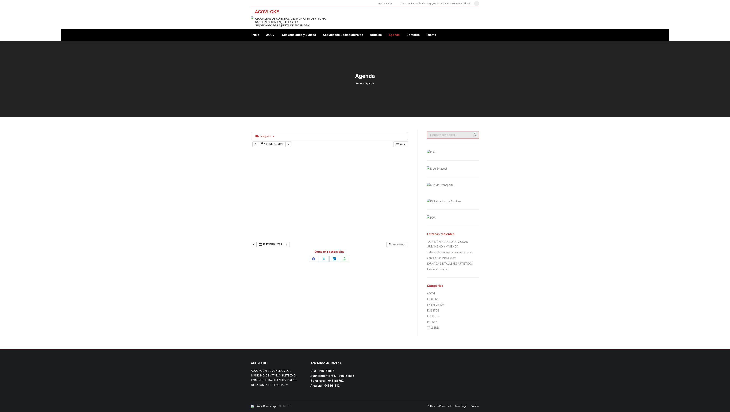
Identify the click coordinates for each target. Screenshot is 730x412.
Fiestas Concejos (437, 269)
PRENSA (432, 322)
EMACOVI (432, 299)
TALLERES (433, 327)
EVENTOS (433, 310)
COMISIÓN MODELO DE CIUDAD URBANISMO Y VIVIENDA (447, 244)
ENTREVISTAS (435, 305)
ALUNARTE (285, 406)
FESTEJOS (433, 316)
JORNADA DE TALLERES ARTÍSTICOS (450, 263)
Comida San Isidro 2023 (441, 258)
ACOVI (431, 293)
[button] (397, 244)
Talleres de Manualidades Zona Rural (449, 252)
